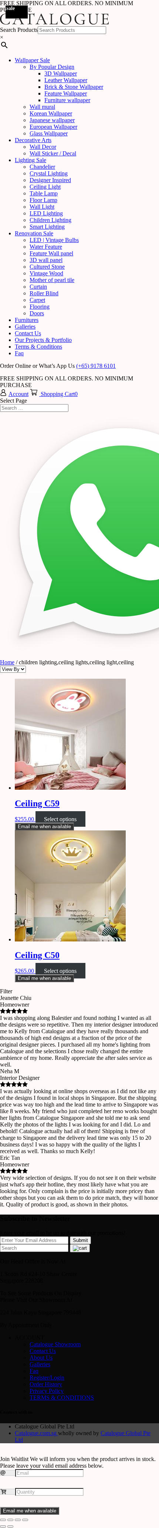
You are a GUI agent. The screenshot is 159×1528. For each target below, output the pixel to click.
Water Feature (46, 247)
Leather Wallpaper (65, 80)
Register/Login (47, 1377)
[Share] (10, 1520)
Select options (60, 819)
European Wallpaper (53, 127)
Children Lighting (50, 220)
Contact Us (28, 333)
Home (7, 662)
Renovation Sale (34, 233)
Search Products (19, 30)
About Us (41, 1357)
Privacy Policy (47, 1391)
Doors (37, 313)
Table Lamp (44, 193)
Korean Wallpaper (51, 113)
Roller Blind (44, 293)
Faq (19, 353)
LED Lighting (46, 213)
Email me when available (44, 826)
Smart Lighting (47, 227)
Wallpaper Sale (32, 60)
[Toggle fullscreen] (18, 1520)
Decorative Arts (33, 140)
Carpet (37, 300)
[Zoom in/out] (25, 1520)
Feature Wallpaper (65, 93)
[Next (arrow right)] (10, 1526)
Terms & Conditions (38, 346)
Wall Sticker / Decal (53, 153)
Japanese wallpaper (52, 120)
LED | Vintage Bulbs (54, 240)
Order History (46, 1384)
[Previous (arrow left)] (3, 1526)
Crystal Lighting (49, 173)
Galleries (25, 326)
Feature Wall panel (51, 253)
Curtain (38, 286)
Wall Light (42, 207)
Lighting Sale (30, 160)
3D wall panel (46, 260)
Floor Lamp (43, 200)
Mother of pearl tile (52, 280)
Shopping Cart (58, 394)
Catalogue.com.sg (36, 1433)
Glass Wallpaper (49, 133)
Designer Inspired (50, 180)
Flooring (40, 306)
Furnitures (26, 320)
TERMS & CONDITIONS (62, 1397)
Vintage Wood (46, 273)
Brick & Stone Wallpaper (73, 87)
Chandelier (42, 167)
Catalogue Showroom (55, 1344)
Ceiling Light (45, 187)
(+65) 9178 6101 (96, 366)
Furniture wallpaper (67, 100)
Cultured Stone (47, 266)
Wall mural (42, 107)
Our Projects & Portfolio (43, 340)
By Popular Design (52, 67)
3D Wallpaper (60, 73)
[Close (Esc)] (3, 1520)
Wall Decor (43, 147)
